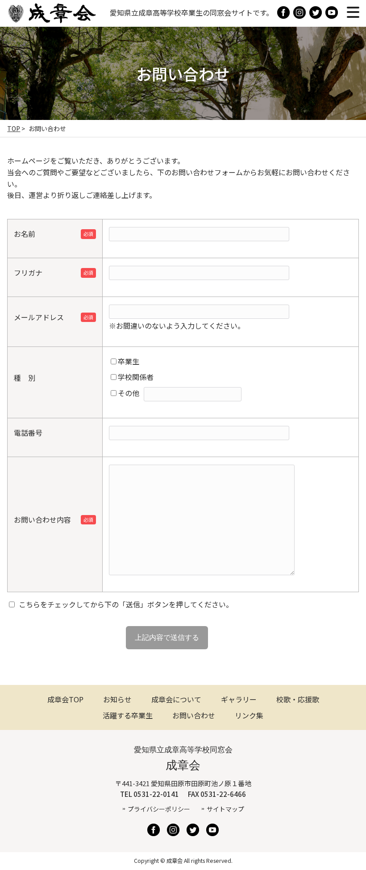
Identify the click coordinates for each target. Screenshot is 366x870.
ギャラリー (239, 699)
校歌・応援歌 (297, 699)
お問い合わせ (193, 715)
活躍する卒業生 (128, 715)
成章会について (176, 699)
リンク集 (249, 715)
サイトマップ (225, 808)
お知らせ (117, 699)
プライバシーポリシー (159, 808)
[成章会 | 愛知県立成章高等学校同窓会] (51, 19)
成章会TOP (65, 699)
